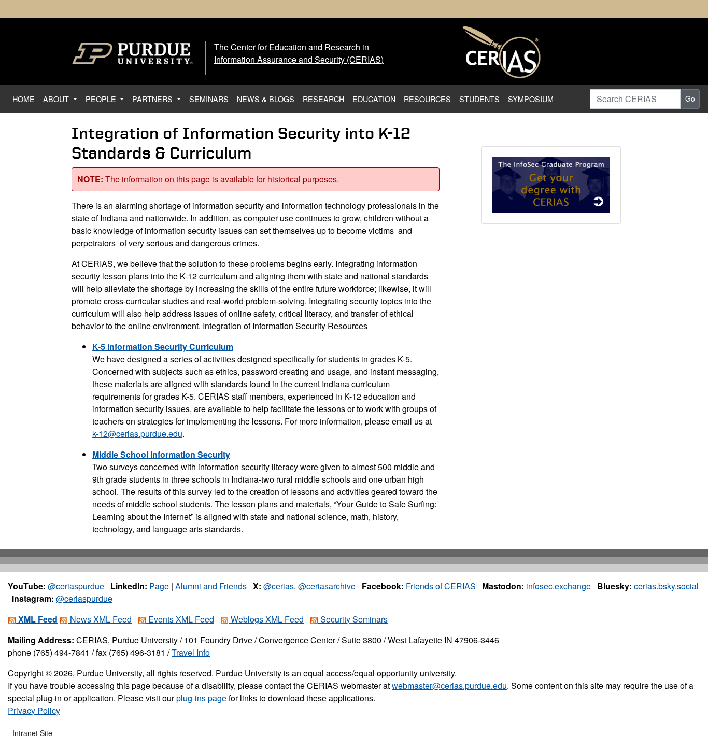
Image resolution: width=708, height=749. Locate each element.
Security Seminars (353, 619)
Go (690, 98)
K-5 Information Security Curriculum (162, 346)
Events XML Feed (180, 619)
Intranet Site (32, 733)
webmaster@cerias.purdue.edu (449, 685)
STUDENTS (479, 98)
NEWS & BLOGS (265, 98)
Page (159, 586)
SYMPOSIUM (531, 98)
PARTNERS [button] (153, 98)
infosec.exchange (558, 586)
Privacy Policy (34, 710)
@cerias (278, 586)
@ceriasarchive (327, 586)
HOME (25, 98)
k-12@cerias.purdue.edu (137, 434)
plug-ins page (201, 698)
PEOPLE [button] (102, 98)
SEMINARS (209, 98)
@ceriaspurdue (76, 586)
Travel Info (191, 652)
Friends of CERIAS (441, 586)
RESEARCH (323, 98)
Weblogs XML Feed (266, 619)
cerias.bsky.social (666, 586)
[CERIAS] (501, 52)
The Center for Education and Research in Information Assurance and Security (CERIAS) (299, 53)
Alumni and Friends (211, 586)
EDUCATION (373, 98)
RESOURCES (427, 98)
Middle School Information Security (161, 454)
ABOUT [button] (57, 98)
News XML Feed (100, 619)
